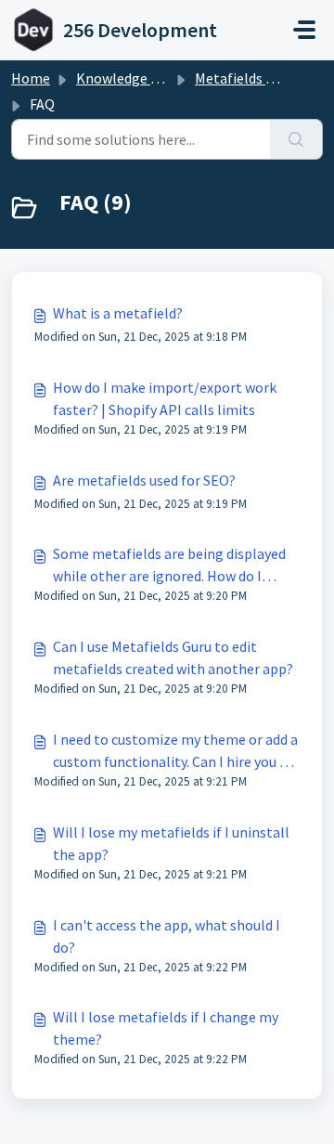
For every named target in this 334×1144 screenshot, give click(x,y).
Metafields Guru (245, 78)
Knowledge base (128, 78)
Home (30, 78)
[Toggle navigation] (304, 29)
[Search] (296, 139)
